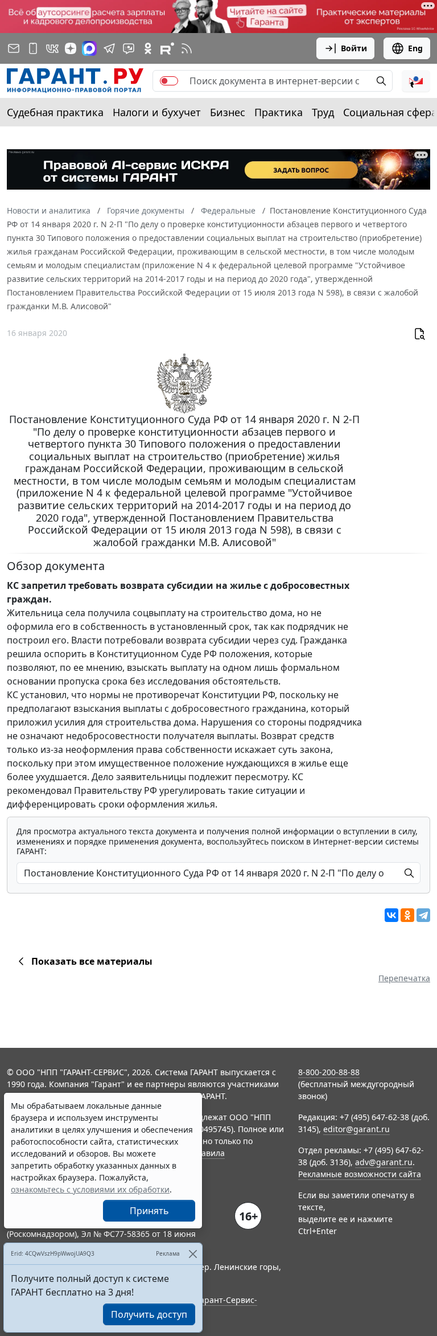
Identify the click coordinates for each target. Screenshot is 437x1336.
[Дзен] (70, 48)
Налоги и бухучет (157, 112)
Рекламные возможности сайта (359, 1174)
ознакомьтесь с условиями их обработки (90, 1189)
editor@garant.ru (356, 1129)
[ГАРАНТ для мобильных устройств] (33, 48)
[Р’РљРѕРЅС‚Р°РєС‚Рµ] (391, 915)
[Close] (193, 1254)
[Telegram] (423, 915)
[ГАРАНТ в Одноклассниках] (148, 48)
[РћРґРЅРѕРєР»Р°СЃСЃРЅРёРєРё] (407, 915)
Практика (278, 112)
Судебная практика (55, 112)
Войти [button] (354, 48)
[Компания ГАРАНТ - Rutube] (167, 48)
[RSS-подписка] (186, 48)
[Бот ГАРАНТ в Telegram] (128, 48)
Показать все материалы (91, 961)
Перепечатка (404, 978)
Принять (149, 1210)
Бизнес (227, 112)
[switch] (169, 80)
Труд (323, 112)
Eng (415, 48)
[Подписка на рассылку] (13, 48)
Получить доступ (149, 1314)
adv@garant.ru (384, 1162)
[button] (416, 81)
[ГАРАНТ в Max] (89, 48)
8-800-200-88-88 (329, 1072)
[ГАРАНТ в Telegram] (109, 48)
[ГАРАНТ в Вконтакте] (52, 48)
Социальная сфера (390, 112)
